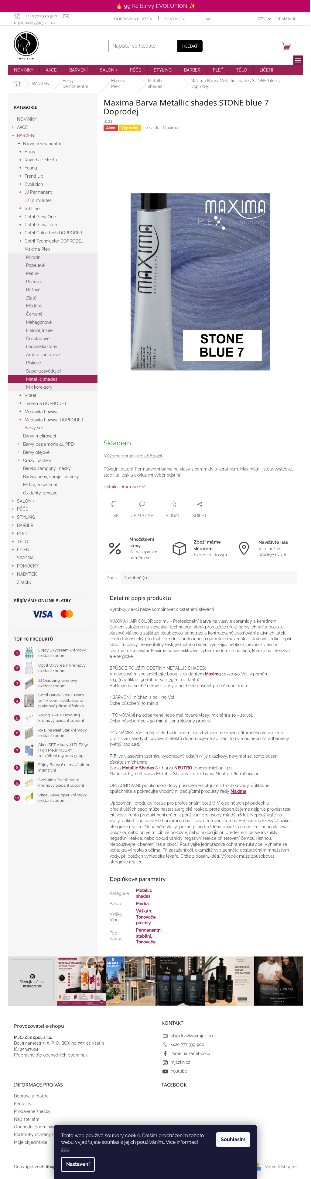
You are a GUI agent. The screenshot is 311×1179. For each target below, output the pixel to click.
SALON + (26, 501)
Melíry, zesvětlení (40, 484)
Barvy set (34, 427)
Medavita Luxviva (42, 411)
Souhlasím (233, 1139)
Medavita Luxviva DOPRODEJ (54, 419)
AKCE (22, 127)
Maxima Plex (37, 249)
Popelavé (35, 265)
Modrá (142, 903)
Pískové (33, 362)
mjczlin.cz (180, 1062)
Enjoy (30, 151)
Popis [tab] (112, 577)
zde (65, 1149)
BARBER (25, 525)
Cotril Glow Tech (41, 224)
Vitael (30, 395)
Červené (34, 314)
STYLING (26, 517)
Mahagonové (39, 322)
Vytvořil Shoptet (281, 1166)
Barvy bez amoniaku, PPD (48, 444)
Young (31, 168)
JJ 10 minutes (38, 200)
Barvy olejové (36, 452)
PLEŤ (22, 533)
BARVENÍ (26, 135)
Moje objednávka (30, 1142)
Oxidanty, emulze (40, 493)
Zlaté (31, 298)
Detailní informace (122, 486)
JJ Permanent (38, 192)
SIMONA (25, 557)
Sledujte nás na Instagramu (33, 984)
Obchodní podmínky (34, 1126)
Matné (32, 273)
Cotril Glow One (40, 216)
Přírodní (33, 257)
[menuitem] (23, 70)
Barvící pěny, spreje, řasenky (51, 476)
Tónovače (146, 942)
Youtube (179, 1071)
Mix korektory (39, 387)
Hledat (190, 46)
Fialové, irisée (39, 330)
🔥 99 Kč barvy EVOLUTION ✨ (156, 6)
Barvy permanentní (42, 143)
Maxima (213, 674)
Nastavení (78, 1164)
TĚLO (22, 541)
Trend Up (34, 176)
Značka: (162, 127)
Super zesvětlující (43, 371)
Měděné (34, 305)
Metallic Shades (138, 767)
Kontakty (174, 19)
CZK (262, 18)
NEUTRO (183, 767)
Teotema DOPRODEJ (45, 403)
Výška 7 (143, 911)
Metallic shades (41, 379)
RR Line (32, 208)
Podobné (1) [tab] (135, 577)
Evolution (34, 184)
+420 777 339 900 (187, 1044)
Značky (24, 582)
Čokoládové (38, 338)
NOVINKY (26, 119)
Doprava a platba (133, 19)
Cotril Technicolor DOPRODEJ (54, 241)
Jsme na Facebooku (190, 1053)
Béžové (33, 289)
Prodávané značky (32, 1111)
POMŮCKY (28, 566)
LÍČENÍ (23, 549)
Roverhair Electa (41, 159)
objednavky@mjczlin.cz (194, 1035)
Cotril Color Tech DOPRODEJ (53, 232)
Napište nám (26, 1119)
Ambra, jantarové (43, 354)
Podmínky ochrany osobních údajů (48, 1134)
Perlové (33, 281)
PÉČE (22, 509)
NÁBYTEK (27, 574)
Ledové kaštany (41, 346)
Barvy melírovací (39, 436)
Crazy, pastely (37, 460)
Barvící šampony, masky (47, 468)
